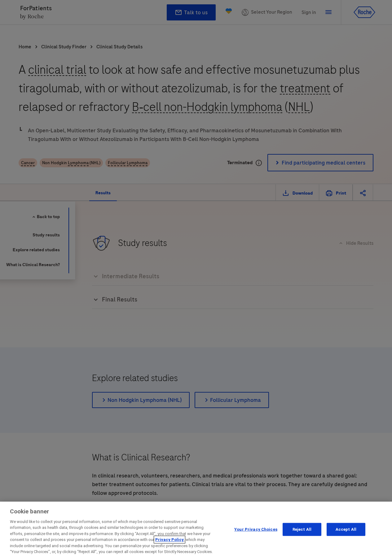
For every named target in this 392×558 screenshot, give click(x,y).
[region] (196, 530)
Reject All (302, 529)
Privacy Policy (169, 539)
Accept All (346, 529)
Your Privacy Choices (255, 529)
